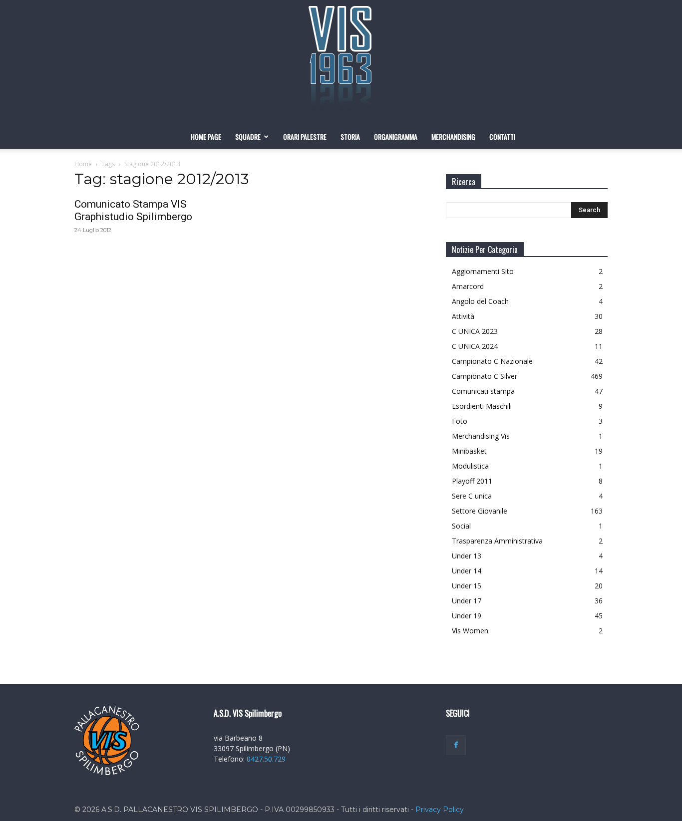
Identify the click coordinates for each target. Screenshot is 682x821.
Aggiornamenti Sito (483, 271)
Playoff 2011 (472, 481)
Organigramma (395, 136)
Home (83, 164)
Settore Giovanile (479, 511)
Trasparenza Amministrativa (497, 541)
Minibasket (469, 451)
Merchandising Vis (481, 436)
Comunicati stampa (483, 391)
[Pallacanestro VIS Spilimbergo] (341, 62)
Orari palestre (305, 136)
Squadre (248, 136)
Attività (463, 316)
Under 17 (466, 600)
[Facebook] (456, 745)
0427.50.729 (266, 759)
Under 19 (466, 615)
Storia (350, 136)
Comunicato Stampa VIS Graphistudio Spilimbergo (133, 210)
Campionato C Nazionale (492, 361)
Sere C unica (472, 496)
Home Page (206, 136)
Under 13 (466, 555)
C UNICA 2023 (475, 331)
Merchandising (453, 136)
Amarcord (468, 286)
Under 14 (466, 570)
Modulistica (470, 466)
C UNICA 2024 (475, 346)
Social (461, 526)
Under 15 (466, 585)
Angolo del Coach (480, 301)
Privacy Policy (439, 809)
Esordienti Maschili (482, 406)
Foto (459, 421)
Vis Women (470, 630)
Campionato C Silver (484, 376)
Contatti (502, 136)
